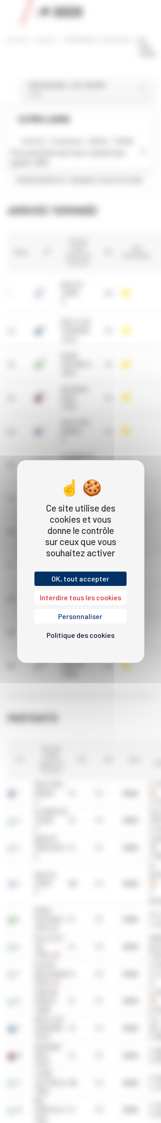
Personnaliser (80, 616)
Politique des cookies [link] (80, 635)
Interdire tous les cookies (80, 597)
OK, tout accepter (80, 578)
